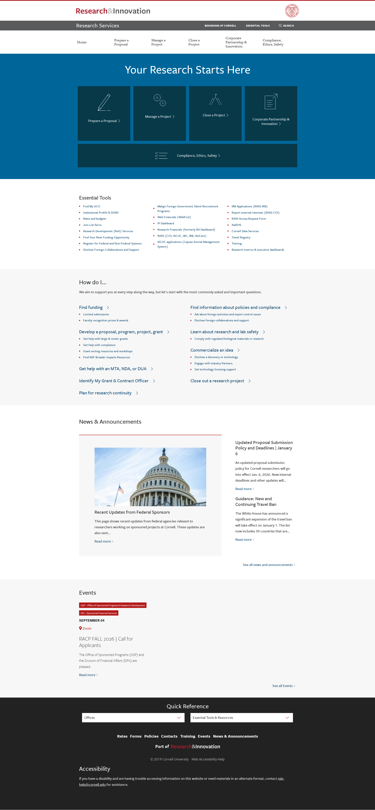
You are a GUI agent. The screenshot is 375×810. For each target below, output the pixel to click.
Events (204, 736)
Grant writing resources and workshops (107, 351)
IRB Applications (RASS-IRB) (250, 206)
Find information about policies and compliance (235, 307)
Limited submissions (96, 314)
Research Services (97, 25)
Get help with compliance (99, 345)
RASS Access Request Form (249, 218)
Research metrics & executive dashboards (258, 249)
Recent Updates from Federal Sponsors (132, 512)
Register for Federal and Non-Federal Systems (112, 243)
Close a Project (194, 42)
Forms (136, 736)
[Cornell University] (292, 11)
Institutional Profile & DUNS (101, 212)
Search (288, 26)
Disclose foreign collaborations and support (222, 320)
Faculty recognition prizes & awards (105, 320)
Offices (89, 717)
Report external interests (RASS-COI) (256, 212)
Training (237, 243)
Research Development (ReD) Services (108, 231)
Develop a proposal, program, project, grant (121, 331)
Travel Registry (241, 237)
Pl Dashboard (165, 223)
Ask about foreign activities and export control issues (228, 314)
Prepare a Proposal (121, 42)
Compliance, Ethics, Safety (273, 42)
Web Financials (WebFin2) (174, 217)
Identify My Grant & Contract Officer (114, 380)
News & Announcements (235, 736)
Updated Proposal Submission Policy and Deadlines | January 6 (264, 448)
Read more (104, 541)
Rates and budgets (94, 218)
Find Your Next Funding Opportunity (106, 237)
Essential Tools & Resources (213, 717)
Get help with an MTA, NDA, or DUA (112, 368)
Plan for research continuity (105, 392)
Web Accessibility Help (208, 759)
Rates (122, 736)
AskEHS (236, 225)
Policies (151, 736)
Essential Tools (258, 26)
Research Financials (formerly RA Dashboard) (186, 229)
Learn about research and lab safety (224, 331)
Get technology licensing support (215, 369)
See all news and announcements (268, 564)
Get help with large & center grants (105, 338)
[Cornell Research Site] (113, 11)
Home (82, 42)
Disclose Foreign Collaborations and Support (111, 249)
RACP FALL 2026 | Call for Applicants (106, 642)
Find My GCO (91, 206)
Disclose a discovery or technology (216, 357)
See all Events (282, 685)
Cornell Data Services (245, 231)
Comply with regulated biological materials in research (229, 338)
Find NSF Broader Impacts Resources (106, 357)
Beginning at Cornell (220, 26)
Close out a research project (217, 380)
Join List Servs (92, 225)
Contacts (169, 736)
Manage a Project (158, 42)
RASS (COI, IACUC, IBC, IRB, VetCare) (182, 235)
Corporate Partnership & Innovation (236, 42)
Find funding (91, 307)
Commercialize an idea (211, 350)
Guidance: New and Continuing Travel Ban (255, 501)
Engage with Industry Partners (213, 363)
